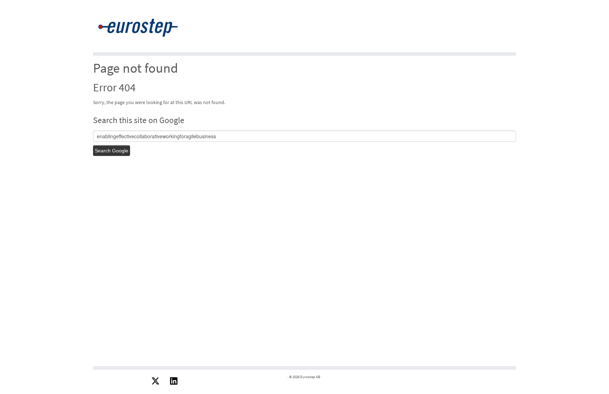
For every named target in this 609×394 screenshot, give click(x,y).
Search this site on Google (138, 120)
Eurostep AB (310, 376)
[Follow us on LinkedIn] (174, 381)
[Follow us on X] (155, 381)
